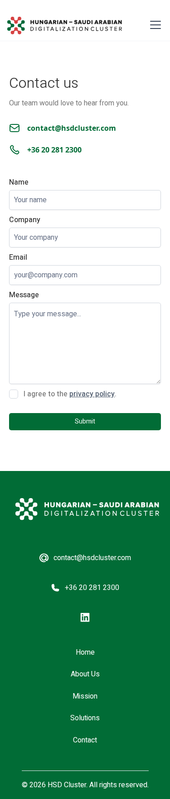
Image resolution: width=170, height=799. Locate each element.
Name (19, 182)
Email (18, 257)
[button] (154, 25)
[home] (64, 26)
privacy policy (92, 394)
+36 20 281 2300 (54, 150)
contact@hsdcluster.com (71, 128)
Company (24, 219)
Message (24, 295)
